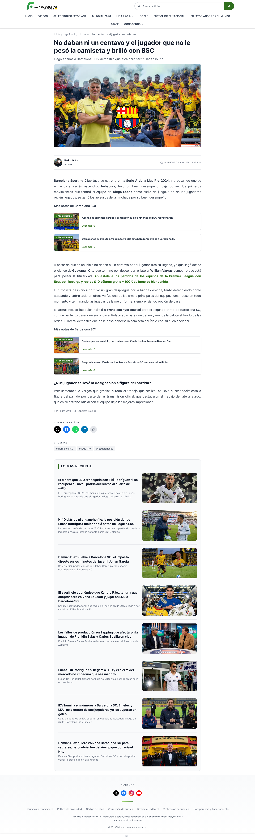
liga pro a (69, 34)
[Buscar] (229, 6)
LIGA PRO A (123, 16)
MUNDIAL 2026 (101, 16)
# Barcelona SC (65, 448)
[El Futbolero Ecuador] (42, 6)
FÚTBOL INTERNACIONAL (169, 16)
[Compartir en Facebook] (66, 429)
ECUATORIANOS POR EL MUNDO (210, 16)
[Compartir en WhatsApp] (75, 429)
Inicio (57, 34)
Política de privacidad (69, 809)
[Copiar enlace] (93, 429)
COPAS (144, 16)
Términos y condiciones (40, 809)
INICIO (29, 16)
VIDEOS (43, 16)
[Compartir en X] (57, 429)
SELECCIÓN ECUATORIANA (70, 16)
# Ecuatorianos (104, 448)
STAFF (115, 24)
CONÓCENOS (132, 24)
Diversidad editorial (148, 809)
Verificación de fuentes (176, 809)
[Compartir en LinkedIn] (84, 429)
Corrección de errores (120, 809)
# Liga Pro (85, 448)
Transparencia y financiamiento (210, 809)
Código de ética (95, 809)
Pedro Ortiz (71, 160)
